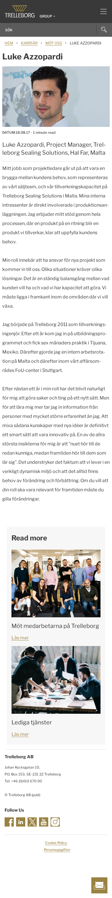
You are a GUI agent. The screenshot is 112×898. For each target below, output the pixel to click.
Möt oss (53, 43)
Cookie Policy (56, 843)
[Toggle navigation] (101, 11)
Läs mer (20, 638)
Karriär (29, 43)
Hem (9, 43)
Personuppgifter (57, 849)
